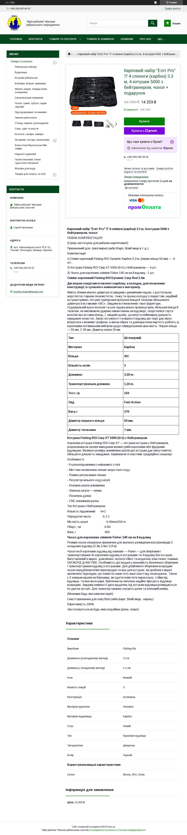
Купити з (138, 130)
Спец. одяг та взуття (26, 128)
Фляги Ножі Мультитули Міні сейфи (31, 147)
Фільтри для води (25, 168)
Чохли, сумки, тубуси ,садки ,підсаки (31, 105)
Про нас (145, 39)
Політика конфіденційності (132, 830)
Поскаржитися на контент (103, 830)
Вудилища (21, 72)
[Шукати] (152, 23)
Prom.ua (110, 826)
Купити (144, 121)
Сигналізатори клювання (29, 97)
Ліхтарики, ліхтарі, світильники (32, 139)
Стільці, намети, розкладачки (31, 123)
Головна (16, 39)
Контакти (35, 39)
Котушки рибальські (26, 77)
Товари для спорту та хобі (30, 174)
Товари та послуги (62, 39)
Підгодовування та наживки (31, 112)
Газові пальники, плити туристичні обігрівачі (28, 161)
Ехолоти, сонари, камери (29, 134)
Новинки (127, 39)
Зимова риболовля (26, 117)
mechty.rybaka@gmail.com (28, 291)
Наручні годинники (25, 154)
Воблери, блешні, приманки (30, 83)
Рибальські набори (26, 66)
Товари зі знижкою (100, 39)
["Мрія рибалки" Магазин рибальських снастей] (14, 29)
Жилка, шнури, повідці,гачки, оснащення (31, 91)
